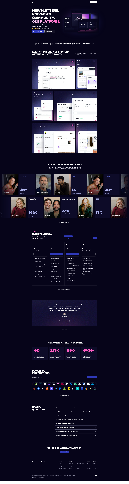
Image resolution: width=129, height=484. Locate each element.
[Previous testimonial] (63, 330)
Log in (82, 1)
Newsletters (71, 463)
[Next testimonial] (66, 330)
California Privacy (45, 475)
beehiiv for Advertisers (62, 466)
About (60, 463)
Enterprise (56, 1)
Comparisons (89, 468)
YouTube (94, 463)
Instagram (95, 466)
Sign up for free (93, 1)
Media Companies (79, 466)
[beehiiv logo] (96, 475)
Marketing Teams (79, 468)
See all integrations (64, 395)
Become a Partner (62, 469)
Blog (87, 463)
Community (70, 468)
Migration (88, 469)
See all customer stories (64, 222)
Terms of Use (34, 475)
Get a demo (87, 1)
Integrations (71, 469)
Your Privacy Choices (58, 475)
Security (64, 475)
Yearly (95, 237)
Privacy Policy (39, 475)
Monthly (90, 237)
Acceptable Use (52, 475)
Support (88, 466)
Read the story (64, 320)
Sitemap (73, 475)
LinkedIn (94, 469)
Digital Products (71, 466)
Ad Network (61, 1)
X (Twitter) (95, 468)
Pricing (66, 1)
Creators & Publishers (80, 463)
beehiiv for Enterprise (62, 468)
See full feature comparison (64, 289)
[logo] (35, 2)
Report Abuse (69, 475)
